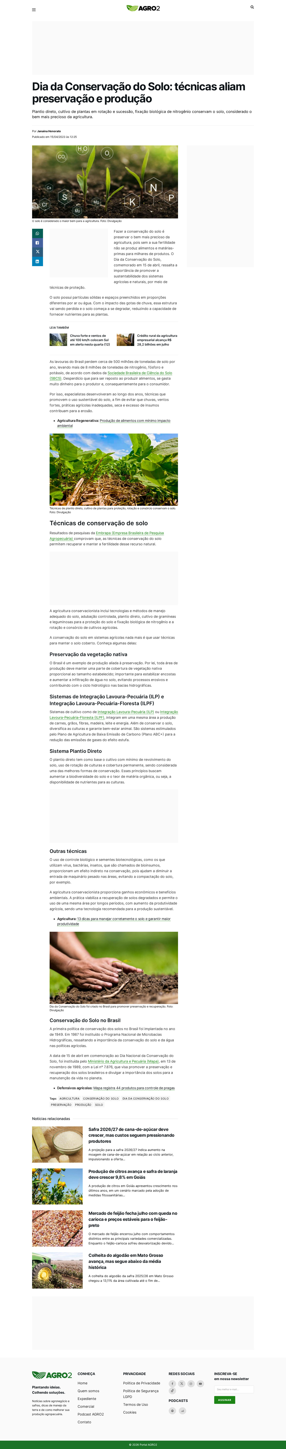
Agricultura (69, 1098)
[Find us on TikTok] (172, 1390)
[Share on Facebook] (37, 242)
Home (82, 1383)
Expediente (87, 1399)
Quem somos (88, 1391)
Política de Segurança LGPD (141, 1394)
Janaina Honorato (49, 131)
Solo (99, 1104)
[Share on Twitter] (37, 252)
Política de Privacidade (141, 1383)
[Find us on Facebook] (172, 1383)
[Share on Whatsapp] (37, 233)
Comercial (86, 1406)
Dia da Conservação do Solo (146, 1098)
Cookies (129, 1412)
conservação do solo (101, 1098)
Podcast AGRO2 (91, 1414)
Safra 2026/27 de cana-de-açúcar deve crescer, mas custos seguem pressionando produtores (132, 1135)
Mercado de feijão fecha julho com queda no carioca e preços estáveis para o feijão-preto (133, 1219)
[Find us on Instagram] (191, 1383)
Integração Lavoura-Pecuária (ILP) (126, 712)
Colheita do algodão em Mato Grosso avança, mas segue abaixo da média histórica (126, 1261)
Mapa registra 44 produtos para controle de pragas (134, 1088)
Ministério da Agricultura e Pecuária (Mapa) (123, 1061)
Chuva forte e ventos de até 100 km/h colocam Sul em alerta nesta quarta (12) (90, 340)
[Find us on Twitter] (181, 1383)
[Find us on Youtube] (200, 1383)
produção (83, 1104)
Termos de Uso (135, 1404)
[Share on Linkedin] (37, 261)
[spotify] (172, 1410)
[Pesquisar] (252, 7)
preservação (61, 1104)
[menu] (34, 9)
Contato (84, 1422)
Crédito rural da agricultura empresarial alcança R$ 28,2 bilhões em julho (157, 340)
